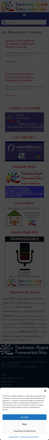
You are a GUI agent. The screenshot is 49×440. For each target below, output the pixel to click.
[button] (45, 391)
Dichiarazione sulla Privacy (29, 437)
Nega (24, 424)
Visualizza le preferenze (25, 431)
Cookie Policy (14, 437)
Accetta (24, 417)
